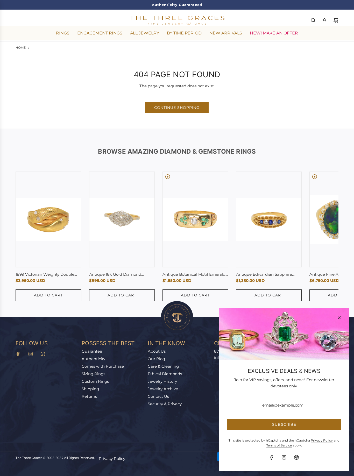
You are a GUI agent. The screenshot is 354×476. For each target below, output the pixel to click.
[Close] (339, 317)
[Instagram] (30, 354)
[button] (25, 236)
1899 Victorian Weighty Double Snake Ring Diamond (45, 275)
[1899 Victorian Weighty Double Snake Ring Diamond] (48, 219)
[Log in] (324, 20)
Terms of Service (279, 445)
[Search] (313, 20)
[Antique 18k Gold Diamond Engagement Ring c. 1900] (122, 219)
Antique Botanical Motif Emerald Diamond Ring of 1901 (193, 275)
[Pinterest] (43, 354)
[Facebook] (18, 354)
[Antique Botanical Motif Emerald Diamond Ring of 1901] (195, 219)
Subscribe (284, 424)
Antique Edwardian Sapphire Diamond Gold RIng (264, 275)
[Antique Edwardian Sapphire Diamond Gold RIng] (269, 219)
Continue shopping (177, 107)
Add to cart (48, 295)
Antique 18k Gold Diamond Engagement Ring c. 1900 (115, 275)
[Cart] (336, 20)
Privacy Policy (112, 458)
